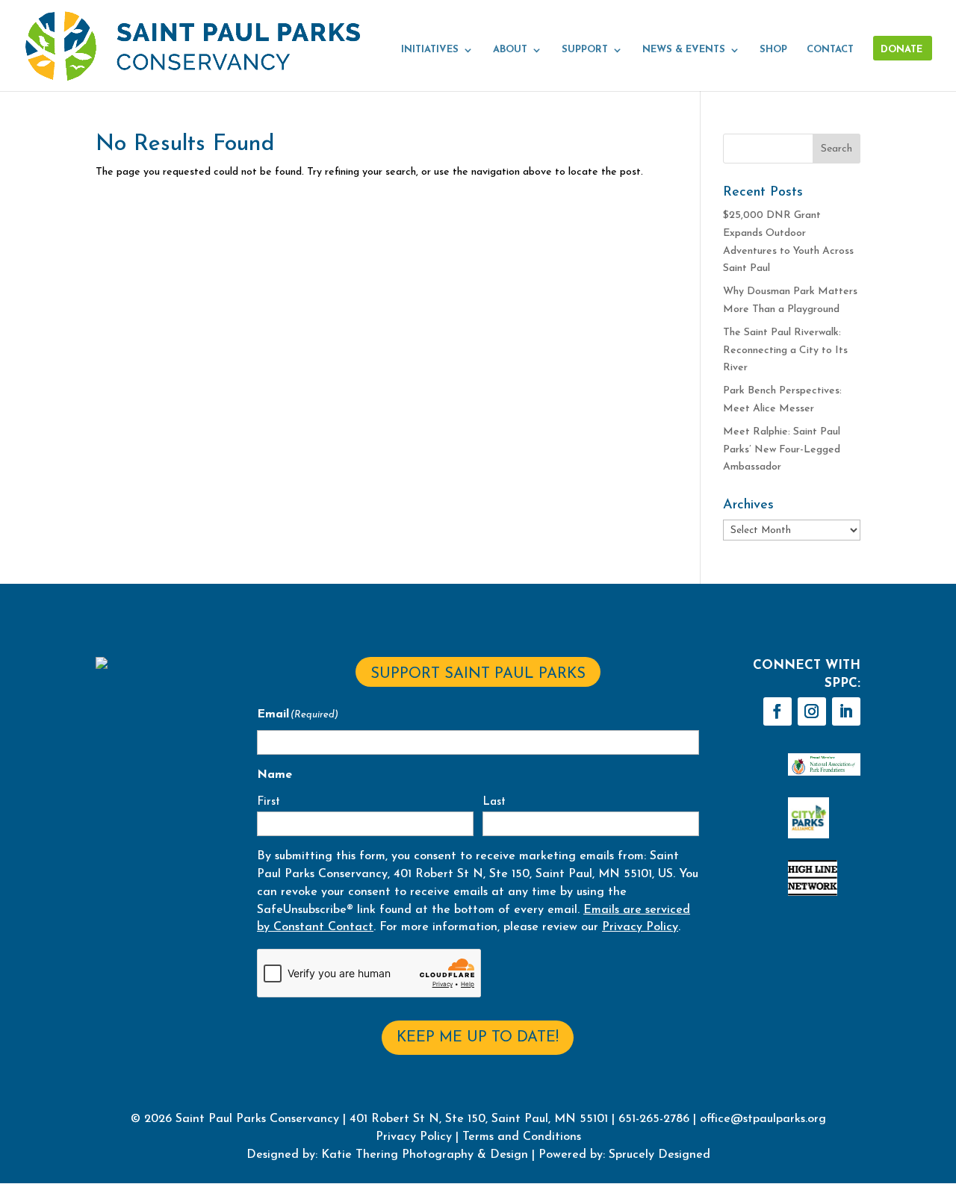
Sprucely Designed (657, 1155)
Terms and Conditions (521, 1137)
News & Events (683, 49)
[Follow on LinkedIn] (846, 711)
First (268, 802)
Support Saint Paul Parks (478, 674)
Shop (773, 49)
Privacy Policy (640, 927)
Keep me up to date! (478, 1037)
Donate (901, 49)
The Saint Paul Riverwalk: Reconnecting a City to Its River (785, 350)
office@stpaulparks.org (763, 1119)
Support (585, 49)
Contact (830, 49)
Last (494, 802)
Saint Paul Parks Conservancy (257, 1119)
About (510, 49)
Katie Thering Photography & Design (424, 1155)
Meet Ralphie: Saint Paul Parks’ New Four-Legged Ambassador (781, 449)
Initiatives (430, 49)
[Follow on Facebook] (777, 711)
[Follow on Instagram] (812, 711)
